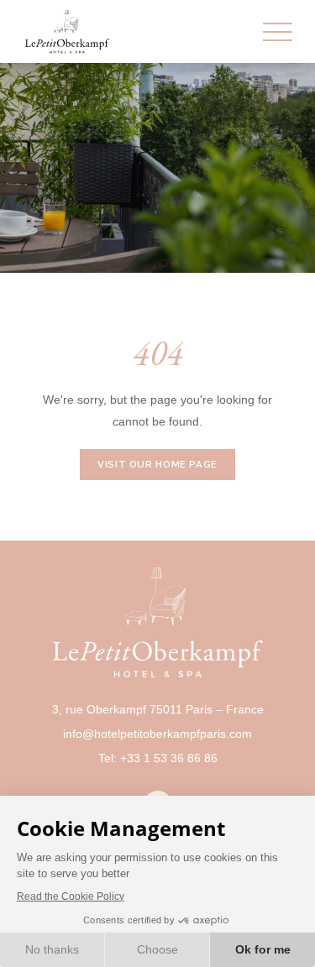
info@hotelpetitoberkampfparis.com (157, 733)
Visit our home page (157, 464)
